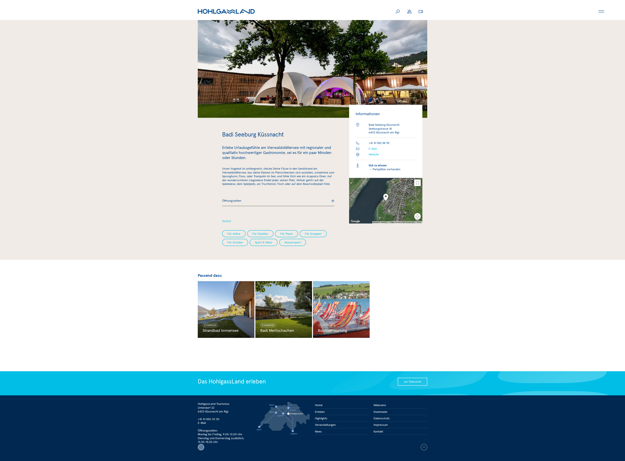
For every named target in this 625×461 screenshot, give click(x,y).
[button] (385, 197)
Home (319, 405)
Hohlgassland (226, 11)
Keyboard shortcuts (380, 222)
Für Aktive (233, 234)
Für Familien (260, 234)
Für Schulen (235, 242)
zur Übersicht (412, 381)
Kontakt (378, 431)
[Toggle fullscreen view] (417, 183)
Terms (419, 222)
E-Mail (373, 149)
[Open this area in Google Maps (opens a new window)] (355, 221)
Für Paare (286, 234)
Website (374, 154)
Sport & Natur (263, 242)
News (318, 431)
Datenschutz (382, 418)
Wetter (409, 11)
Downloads (380, 412)
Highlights (321, 418)
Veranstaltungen (325, 425)
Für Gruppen (313, 234)
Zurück (226, 221)
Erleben (320, 412)
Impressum (381, 425)
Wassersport (293, 242)
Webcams (420, 11)
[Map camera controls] (417, 216)
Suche (398, 11)
